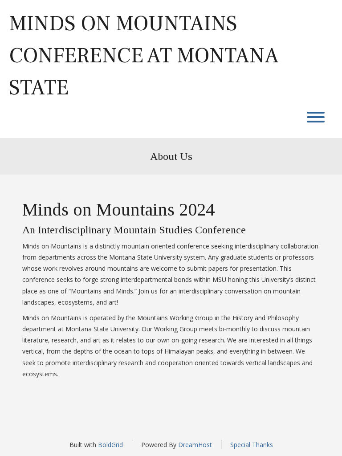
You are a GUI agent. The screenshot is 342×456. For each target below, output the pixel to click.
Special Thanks (251, 444)
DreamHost (195, 444)
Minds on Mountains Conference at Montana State (144, 56)
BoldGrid (110, 444)
